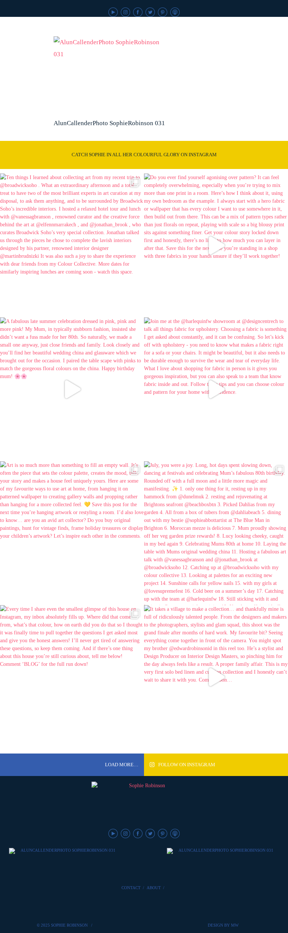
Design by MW (223, 925)
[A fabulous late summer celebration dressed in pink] (72, 389)
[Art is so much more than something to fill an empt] (72, 533)
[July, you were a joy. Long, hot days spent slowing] (216, 533)
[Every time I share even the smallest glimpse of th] (72, 677)
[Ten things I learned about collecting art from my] (72, 245)
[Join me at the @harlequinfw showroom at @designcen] (216, 389)
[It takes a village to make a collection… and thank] (216, 677)
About (154, 887)
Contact (131, 887)
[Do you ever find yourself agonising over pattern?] (216, 245)
